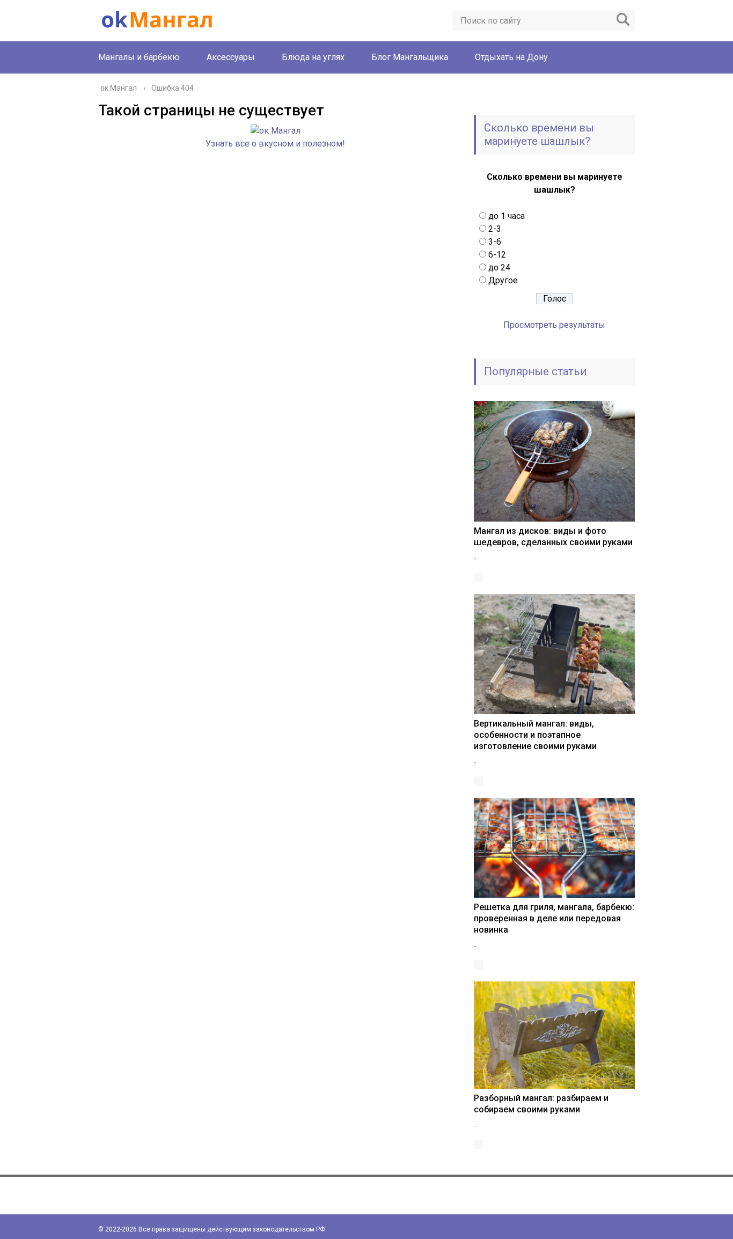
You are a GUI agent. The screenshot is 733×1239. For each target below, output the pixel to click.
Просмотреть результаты (554, 325)
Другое (503, 280)
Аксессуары (231, 57)
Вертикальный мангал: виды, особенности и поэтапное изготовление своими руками (535, 735)
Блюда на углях (313, 57)
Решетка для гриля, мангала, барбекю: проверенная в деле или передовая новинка (554, 918)
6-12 (497, 255)
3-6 (494, 242)
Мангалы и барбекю (139, 57)
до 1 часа (506, 216)
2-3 (494, 229)
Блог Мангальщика (409, 57)
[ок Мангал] (275, 131)
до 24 (499, 267)
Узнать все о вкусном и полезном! (275, 143)
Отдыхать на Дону (511, 57)
